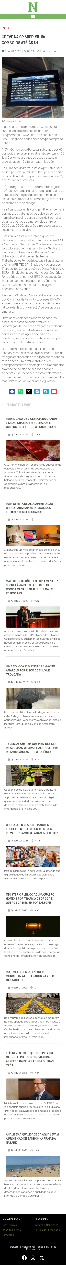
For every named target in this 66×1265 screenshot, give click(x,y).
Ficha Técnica (9, 1225)
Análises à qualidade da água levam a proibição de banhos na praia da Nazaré (32, 1139)
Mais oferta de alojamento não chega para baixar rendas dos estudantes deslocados (29, 508)
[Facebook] (24, 1258)
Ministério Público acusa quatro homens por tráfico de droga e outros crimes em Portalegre (30, 899)
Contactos (8, 1234)
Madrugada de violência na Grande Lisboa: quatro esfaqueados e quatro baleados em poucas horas (32, 423)
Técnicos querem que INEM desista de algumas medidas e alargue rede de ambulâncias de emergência (32, 748)
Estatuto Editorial (11, 1229)
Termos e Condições (46, 1225)
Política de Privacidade (47, 1229)
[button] (33, 16)
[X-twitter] (42, 1258)
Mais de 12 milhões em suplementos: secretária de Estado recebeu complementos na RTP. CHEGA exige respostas (32, 587)
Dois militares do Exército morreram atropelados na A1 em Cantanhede (30, 976)
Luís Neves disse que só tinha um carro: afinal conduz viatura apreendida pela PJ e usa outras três (30, 1059)
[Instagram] (33, 1258)
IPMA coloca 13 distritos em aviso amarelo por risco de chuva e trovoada (30, 670)
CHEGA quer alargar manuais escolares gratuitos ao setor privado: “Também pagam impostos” (32, 829)
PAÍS (5, 28)
